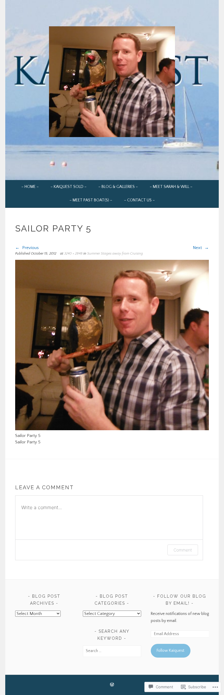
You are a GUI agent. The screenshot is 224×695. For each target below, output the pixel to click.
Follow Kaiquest (170, 650)
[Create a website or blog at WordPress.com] (112, 685)
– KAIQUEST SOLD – (68, 186)
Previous (30, 247)
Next (198, 247)
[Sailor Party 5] (112, 428)
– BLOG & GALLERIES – (118, 186)
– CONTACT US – (139, 200)
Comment (183, 549)
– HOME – (30, 186)
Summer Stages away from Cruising (115, 253)
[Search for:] (112, 651)
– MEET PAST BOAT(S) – (90, 200)
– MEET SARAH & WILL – (171, 186)
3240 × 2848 (73, 253)
